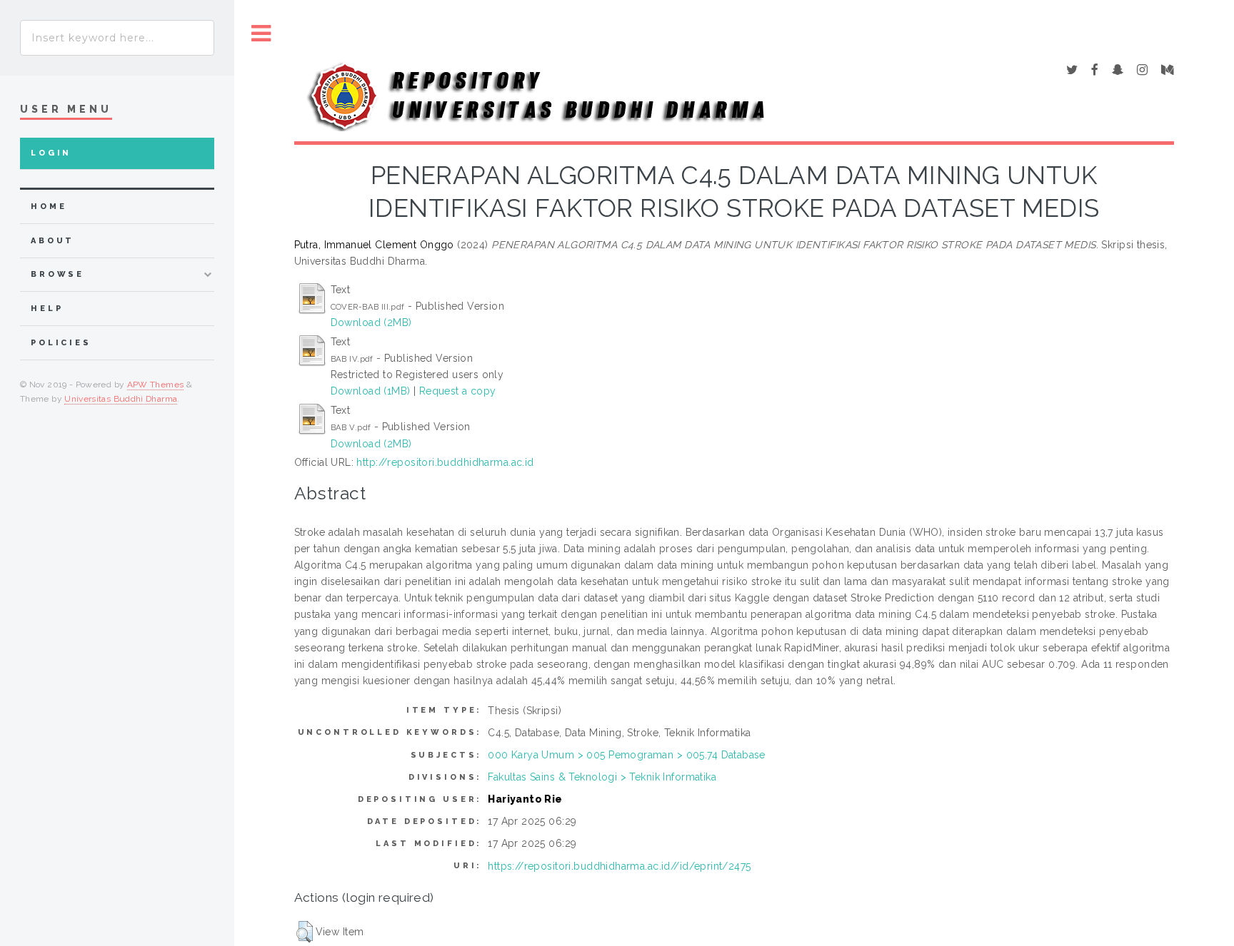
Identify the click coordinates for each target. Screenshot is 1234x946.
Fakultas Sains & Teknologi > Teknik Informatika (602, 777)
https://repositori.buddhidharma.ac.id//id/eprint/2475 (619, 866)
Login (51, 153)
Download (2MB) (371, 322)
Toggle (261, 34)
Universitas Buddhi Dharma (120, 399)
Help (47, 308)
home (48, 206)
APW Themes (155, 385)
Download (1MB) (371, 391)
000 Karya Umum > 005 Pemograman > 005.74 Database (627, 755)
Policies (61, 342)
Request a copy (457, 391)
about (52, 240)
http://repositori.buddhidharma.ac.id (444, 462)
